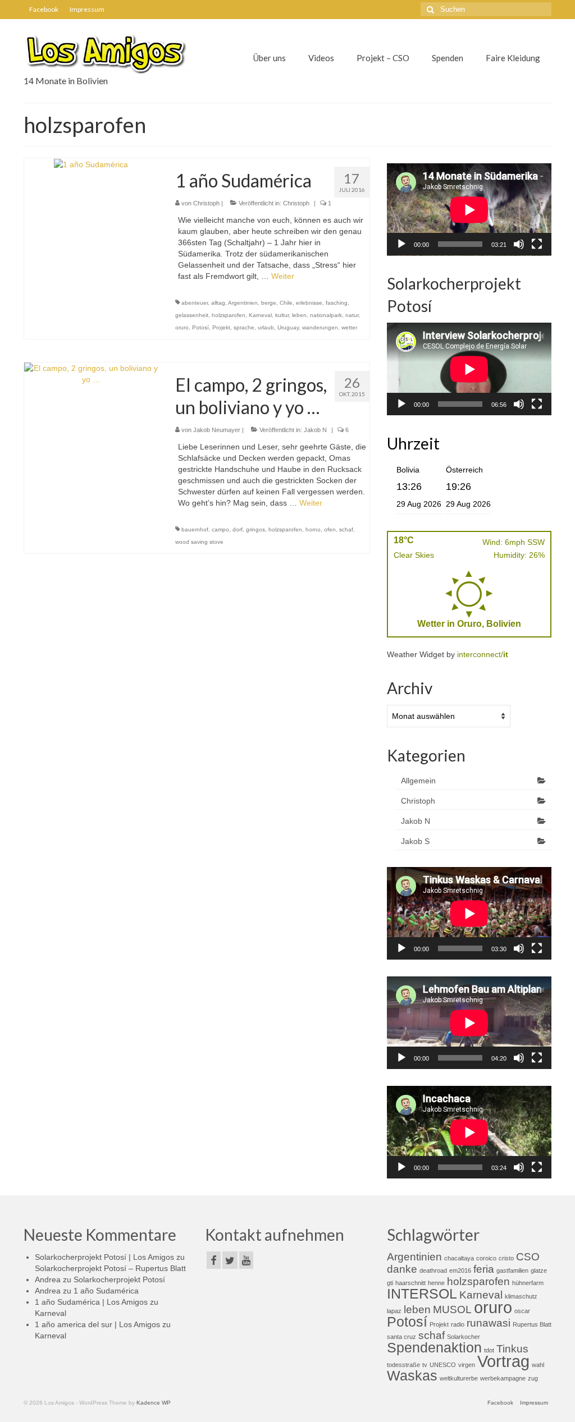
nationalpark (326, 315)
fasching (337, 303)
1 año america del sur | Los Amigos (97, 1324)
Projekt (221, 327)
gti (390, 1282)
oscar (522, 1311)
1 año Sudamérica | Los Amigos (91, 1301)
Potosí (200, 327)
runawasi (488, 1323)
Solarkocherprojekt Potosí (119, 1279)
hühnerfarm (528, 1282)
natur (351, 315)
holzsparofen (228, 315)
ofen (330, 529)
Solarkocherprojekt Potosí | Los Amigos (104, 1257)
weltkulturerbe (459, 1378)
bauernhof (194, 529)
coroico (486, 1258)
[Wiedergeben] (401, 244)
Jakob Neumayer (216, 429)
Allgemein (418, 780)
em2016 (460, 1270)
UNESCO (443, 1364)
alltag (218, 303)
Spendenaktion (434, 1347)
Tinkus (512, 1349)
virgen (466, 1364)
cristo (506, 1258)
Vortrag (503, 1361)
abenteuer (194, 303)
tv (424, 1364)
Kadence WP (153, 1403)
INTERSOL (422, 1293)
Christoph (206, 203)
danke (402, 1269)
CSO (528, 1257)
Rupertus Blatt (532, 1324)
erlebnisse (309, 303)
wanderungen (320, 327)
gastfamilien (512, 1270)
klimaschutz (521, 1296)
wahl (538, 1364)
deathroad (433, 1270)
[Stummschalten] (518, 244)
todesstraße (403, 1364)
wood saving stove (199, 542)
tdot (489, 1350)
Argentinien (243, 303)
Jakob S (415, 841)
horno (313, 529)
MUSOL (452, 1309)
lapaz (394, 1311)
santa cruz (401, 1336)
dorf (237, 529)
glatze (539, 1270)
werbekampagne (503, 1378)
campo (220, 529)
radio (457, 1324)
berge (268, 303)
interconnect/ (482, 654)
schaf (346, 529)
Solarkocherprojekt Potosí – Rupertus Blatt (110, 1268)
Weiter (282, 276)
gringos (255, 529)
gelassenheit (191, 315)
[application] (469, 209)
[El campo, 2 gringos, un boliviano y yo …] (91, 372)
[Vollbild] (536, 244)
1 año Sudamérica (106, 1290)
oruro (182, 327)
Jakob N (315, 429)
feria (483, 1269)
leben (299, 315)
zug (533, 1378)
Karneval (260, 315)
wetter (349, 327)
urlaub (266, 327)
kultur (282, 315)
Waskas (412, 1375)
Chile (286, 303)
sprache (244, 327)
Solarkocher (463, 1336)
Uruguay (288, 327)
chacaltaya (459, 1258)
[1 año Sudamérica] (91, 163)
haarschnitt (410, 1282)
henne (436, 1282)
